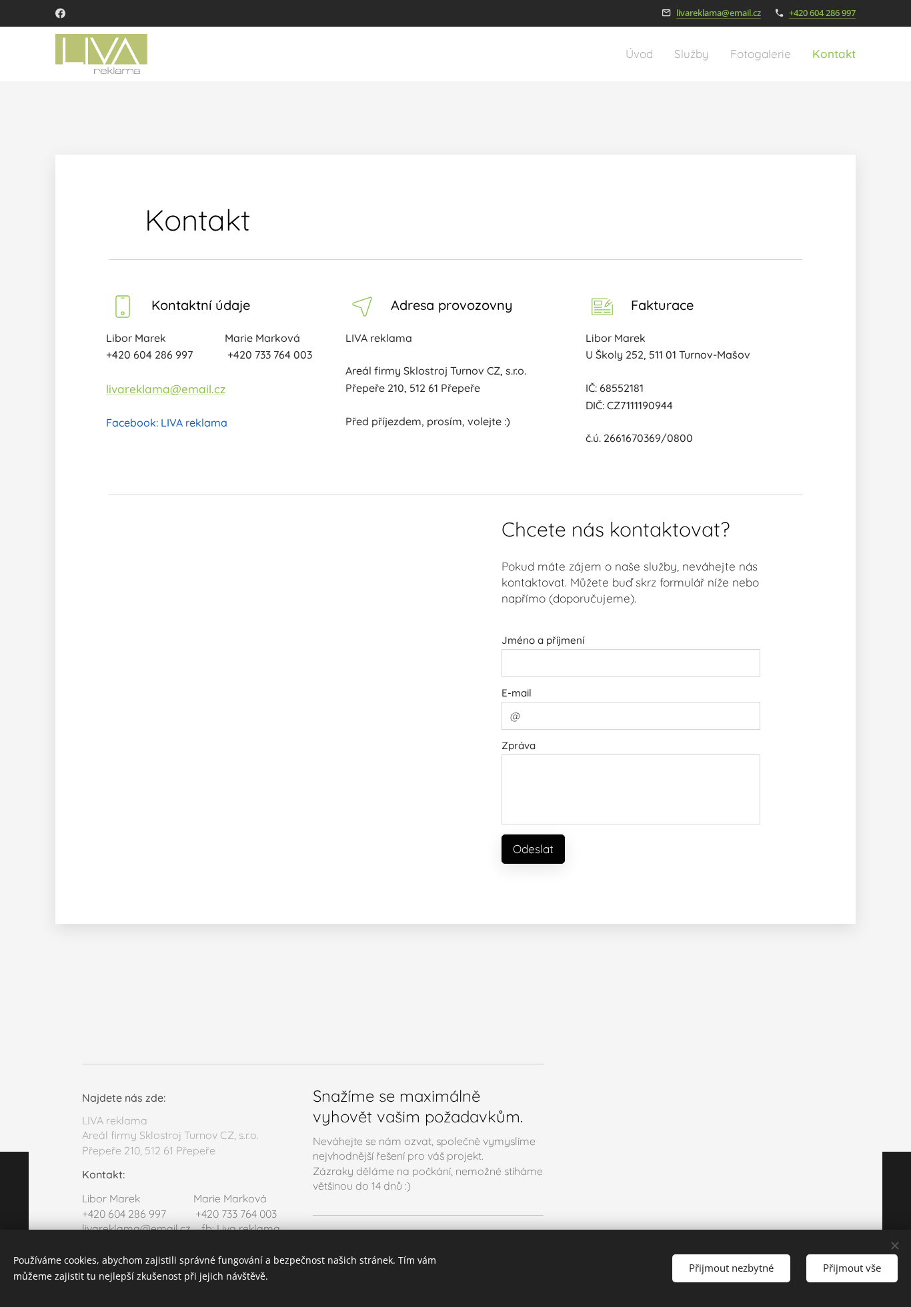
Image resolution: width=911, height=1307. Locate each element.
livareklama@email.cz (718, 13)
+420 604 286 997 (822, 13)
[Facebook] (60, 13)
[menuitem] (643, 54)
